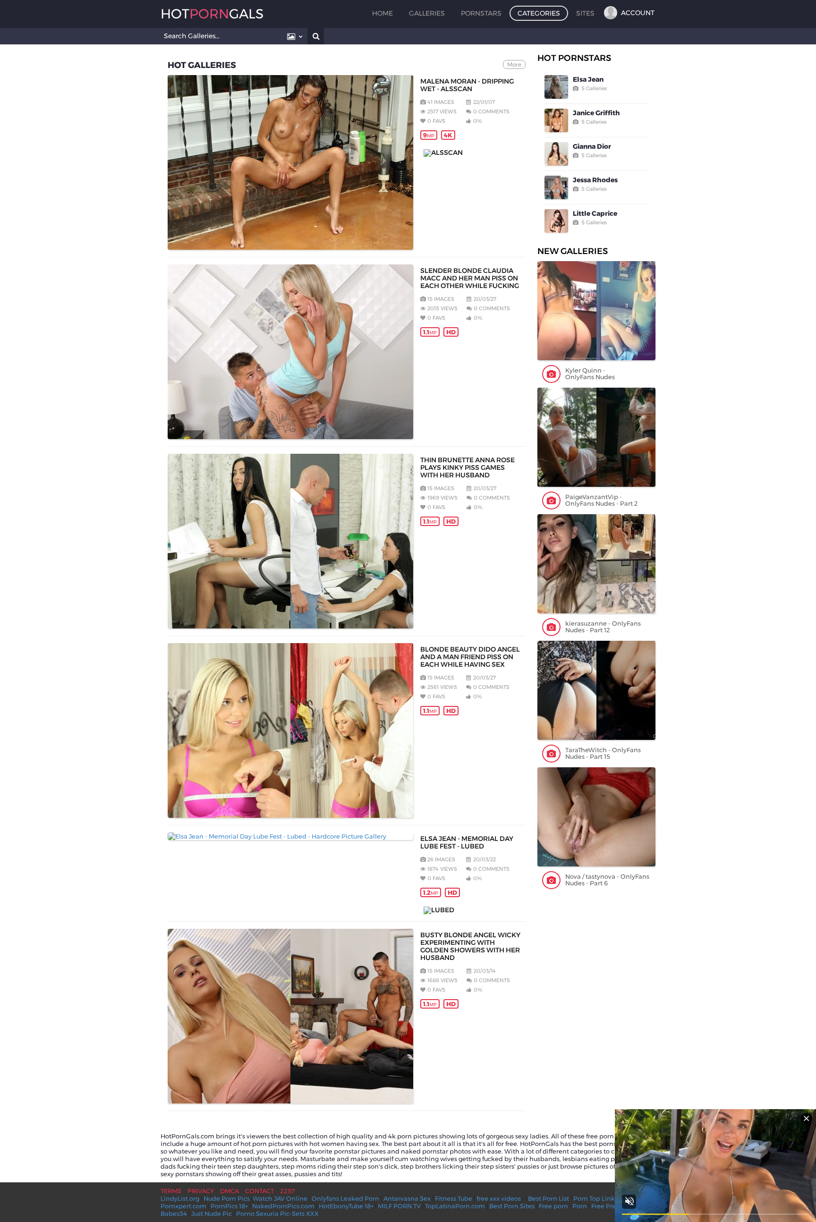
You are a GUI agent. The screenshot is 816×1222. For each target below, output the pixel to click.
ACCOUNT (637, 12)
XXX (312, 1213)
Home (382, 13)
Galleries (427, 13)
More (514, 64)
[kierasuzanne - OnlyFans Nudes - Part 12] (596, 563)
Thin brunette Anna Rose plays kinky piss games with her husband (467, 467)
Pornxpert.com (183, 1206)
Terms (171, 1191)
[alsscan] (471, 153)
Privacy (200, 1191)
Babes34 (174, 1213)
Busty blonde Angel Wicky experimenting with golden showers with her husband (470, 946)
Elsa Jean (588, 79)
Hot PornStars (574, 58)
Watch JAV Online (280, 1198)
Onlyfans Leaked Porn (345, 1198)
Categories (539, 13)
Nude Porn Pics (227, 1198)
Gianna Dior (592, 146)
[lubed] (471, 910)
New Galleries (572, 251)
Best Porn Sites (512, 1206)
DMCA (229, 1191)
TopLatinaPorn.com (455, 1206)
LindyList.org (180, 1198)
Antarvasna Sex (407, 1198)
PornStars (481, 13)
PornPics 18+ (229, 1206)
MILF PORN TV (399, 1206)
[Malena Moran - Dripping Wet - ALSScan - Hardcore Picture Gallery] (290, 162)
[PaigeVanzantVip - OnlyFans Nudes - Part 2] (596, 437)
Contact (259, 1191)
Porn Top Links (595, 1198)
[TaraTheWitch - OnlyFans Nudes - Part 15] (596, 690)
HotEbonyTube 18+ (346, 1206)
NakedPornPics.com (283, 1206)
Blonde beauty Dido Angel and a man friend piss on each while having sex (470, 657)
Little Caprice (595, 213)
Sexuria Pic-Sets (280, 1213)
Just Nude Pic (211, 1213)
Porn (579, 1206)
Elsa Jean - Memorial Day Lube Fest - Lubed (466, 842)
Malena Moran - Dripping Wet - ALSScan (467, 85)
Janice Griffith (596, 113)
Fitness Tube (453, 1198)
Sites (585, 13)
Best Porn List (548, 1198)
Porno (245, 1213)
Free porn (553, 1206)
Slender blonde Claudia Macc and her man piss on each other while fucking (469, 278)
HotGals (212, 14)
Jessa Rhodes (595, 180)
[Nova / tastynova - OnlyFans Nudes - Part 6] (596, 816)
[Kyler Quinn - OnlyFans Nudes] (596, 310)
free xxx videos (498, 1198)
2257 (287, 1191)
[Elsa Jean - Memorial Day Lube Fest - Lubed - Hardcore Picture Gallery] (290, 836)
